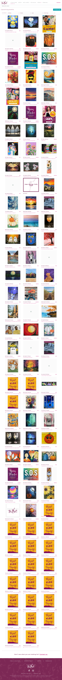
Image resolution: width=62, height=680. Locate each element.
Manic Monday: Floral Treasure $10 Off (29, 411)
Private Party (28, 661)
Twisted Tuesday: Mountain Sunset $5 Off (47, 194)
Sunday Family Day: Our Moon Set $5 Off (11, 285)
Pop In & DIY (33, 2)
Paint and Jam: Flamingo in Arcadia (46, 429)
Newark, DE (13, 3)
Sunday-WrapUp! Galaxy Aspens (46, 375)
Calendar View (57, 9)
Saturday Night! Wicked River (27, 357)
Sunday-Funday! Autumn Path (28, 375)
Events (20, 2)
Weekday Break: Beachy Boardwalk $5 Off (48, 303)
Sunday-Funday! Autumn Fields (28, 285)
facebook (29, 671)
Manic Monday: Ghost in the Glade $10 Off (11, 303)
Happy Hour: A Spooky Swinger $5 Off (29, 140)
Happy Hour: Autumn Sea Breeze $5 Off (47, 321)
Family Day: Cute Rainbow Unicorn (10, 158)
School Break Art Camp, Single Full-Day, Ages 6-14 (13, 393)
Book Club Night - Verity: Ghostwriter (11, 140)
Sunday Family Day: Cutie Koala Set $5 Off (29, 176)
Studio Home (14, 2)
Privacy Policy (26, 673)
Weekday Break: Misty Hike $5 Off (46, 104)
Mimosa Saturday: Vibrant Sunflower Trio (29, 158)
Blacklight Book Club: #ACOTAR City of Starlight (30, 321)
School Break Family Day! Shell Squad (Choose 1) (49, 393)
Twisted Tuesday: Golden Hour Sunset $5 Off (30, 104)
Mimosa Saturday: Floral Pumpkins (46, 339)
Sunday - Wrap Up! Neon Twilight (10, 502)
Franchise (45, 2)
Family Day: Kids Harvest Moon (28, 339)
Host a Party (26, 2)
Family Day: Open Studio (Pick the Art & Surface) (12, 68)
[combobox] (13, 13)
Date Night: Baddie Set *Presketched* (11, 339)
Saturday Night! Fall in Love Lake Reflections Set (12, 176)
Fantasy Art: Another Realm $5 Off (28, 429)
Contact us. (44, 654)
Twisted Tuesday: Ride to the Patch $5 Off (29, 303)
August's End (43, 140)
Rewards (58, 2)
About (39, 661)
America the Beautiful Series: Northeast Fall (12, 86)
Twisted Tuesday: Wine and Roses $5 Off (47, 411)
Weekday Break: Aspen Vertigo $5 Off (11, 429)
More (38, 2)
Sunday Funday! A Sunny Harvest (46, 176)
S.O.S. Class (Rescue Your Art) (45, 68)
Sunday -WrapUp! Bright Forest (10, 194)
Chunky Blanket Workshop (45, 357)
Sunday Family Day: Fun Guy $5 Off (10, 375)
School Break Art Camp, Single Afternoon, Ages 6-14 (13, 412)
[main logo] (4, 1)
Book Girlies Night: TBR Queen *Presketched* (48, 158)
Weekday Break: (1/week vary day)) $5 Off (11, 520)
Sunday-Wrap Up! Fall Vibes (27, 86)
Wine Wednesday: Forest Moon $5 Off (11, 122)
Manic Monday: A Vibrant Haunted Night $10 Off (30, 502)
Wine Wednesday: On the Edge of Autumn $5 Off (12, 321)
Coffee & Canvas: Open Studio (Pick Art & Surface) (31, 122)
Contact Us (37, 673)
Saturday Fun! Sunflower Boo (9, 357)
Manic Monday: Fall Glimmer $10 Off (46, 86)
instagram (33, 671)
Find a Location (15, 661)
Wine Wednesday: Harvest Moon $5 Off (29, 520)
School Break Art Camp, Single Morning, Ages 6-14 (31, 393)
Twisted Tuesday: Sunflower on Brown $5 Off (48, 502)
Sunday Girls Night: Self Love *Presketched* (48, 285)
